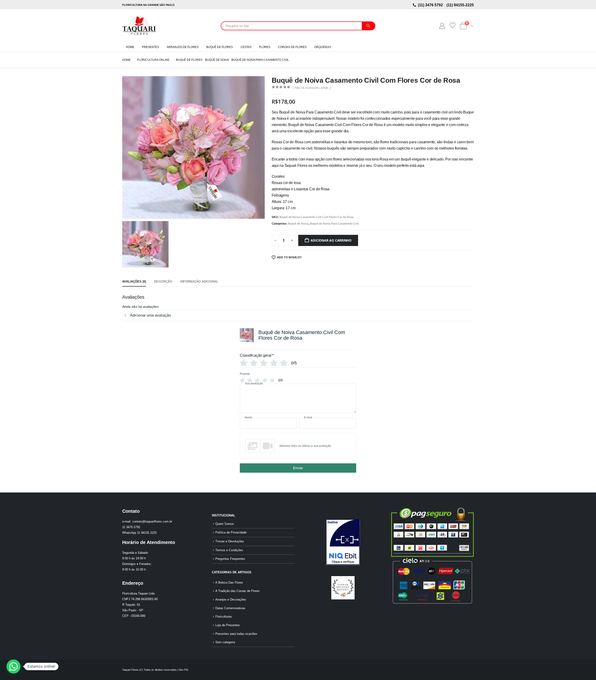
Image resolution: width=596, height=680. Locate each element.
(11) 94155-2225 (460, 5)
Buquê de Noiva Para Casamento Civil (334, 223)
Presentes (150, 47)
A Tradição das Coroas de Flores (237, 591)
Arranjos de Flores (183, 47)
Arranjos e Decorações (230, 599)
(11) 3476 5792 (431, 5)
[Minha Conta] (442, 26)
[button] (13, 666)
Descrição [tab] (163, 281)
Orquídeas (322, 47)
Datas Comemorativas (230, 608)
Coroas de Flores (292, 47)
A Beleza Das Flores (229, 582)
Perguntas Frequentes (230, 558)
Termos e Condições (229, 550)
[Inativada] (342, 542)
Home (130, 47)
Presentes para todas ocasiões (236, 634)
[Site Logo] (139, 26)
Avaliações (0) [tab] (134, 281)
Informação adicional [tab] (199, 281)
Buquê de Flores (219, 47)
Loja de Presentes (227, 625)
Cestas (245, 47)
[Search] (368, 26)
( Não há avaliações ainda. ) (312, 87)
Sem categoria (225, 642)
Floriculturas (223, 616)
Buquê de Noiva (298, 223)
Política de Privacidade (231, 532)
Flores (264, 47)
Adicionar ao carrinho (331, 240)
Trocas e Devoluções (229, 541)
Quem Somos (224, 524)
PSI (186, 669)
